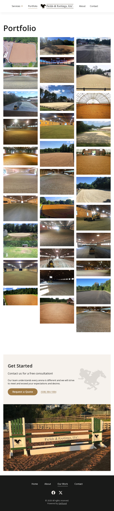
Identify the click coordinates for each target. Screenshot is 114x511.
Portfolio (32, 6)
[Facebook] (53, 493)
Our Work (63, 483)
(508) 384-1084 (48, 391)
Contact (94, 6)
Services (16, 6)
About (82, 6)
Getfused (63, 503)
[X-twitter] (61, 493)
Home (35, 483)
